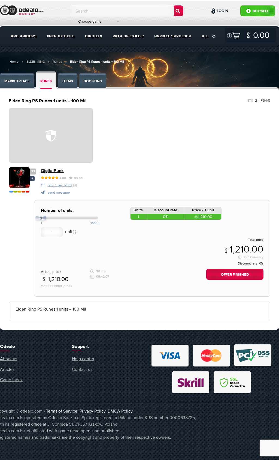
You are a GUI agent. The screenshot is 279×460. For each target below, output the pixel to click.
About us (8, 358)
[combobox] (95, 21)
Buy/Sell (260, 11)
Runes (57, 62)
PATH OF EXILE (61, 36)
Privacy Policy (92, 410)
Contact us (82, 369)
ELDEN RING (35, 62)
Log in (222, 11)
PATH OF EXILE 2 (128, 36)
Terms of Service (61, 410)
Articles (7, 369)
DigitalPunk (52, 171)
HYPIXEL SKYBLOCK (172, 36)
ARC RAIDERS (24, 36)
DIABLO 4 (93, 36)
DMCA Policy (120, 410)
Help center (83, 358)
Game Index (11, 379)
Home (14, 62)
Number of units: (57, 211)
